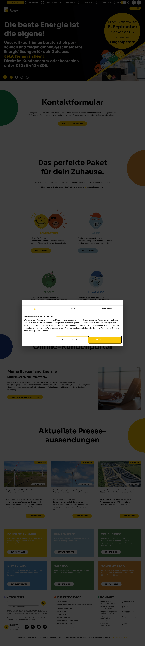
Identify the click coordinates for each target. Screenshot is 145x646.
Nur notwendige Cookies (72, 340)
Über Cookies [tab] (106, 309)
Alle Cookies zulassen (105, 340)
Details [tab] (72, 309)
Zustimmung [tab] (39, 309)
